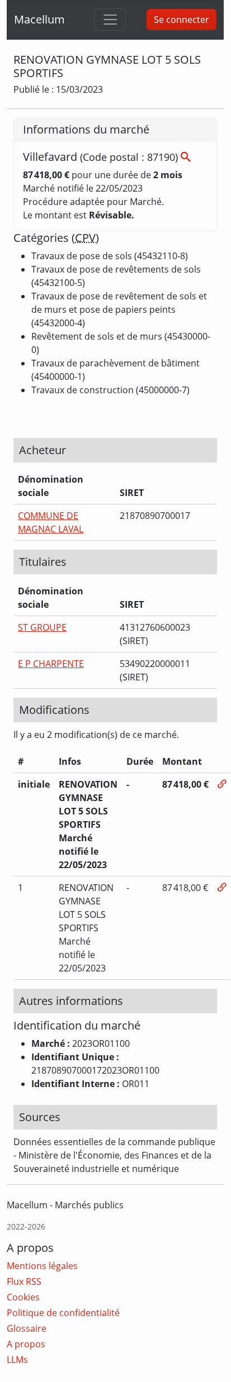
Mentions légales (42, 1266)
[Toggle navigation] (110, 19)
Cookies (23, 1297)
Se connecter (181, 19)
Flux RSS (24, 1281)
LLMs (17, 1360)
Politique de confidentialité (63, 1313)
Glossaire (26, 1328)
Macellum (39, 19)
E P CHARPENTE (51, 663)
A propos (26, 1344)
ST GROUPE (42, 627)
